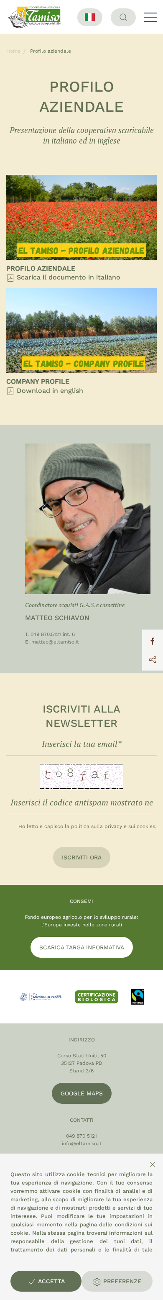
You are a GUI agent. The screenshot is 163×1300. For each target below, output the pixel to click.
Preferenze (121, 1281)
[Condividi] (152, 659)
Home (13, 51)
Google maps (82, 1093)
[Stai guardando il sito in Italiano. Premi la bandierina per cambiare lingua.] (89, 17)
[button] (150, 17)
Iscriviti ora (82, 857)
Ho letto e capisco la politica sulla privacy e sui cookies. (87, 826)
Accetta (50, 1281)
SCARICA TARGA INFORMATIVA (81, 947)
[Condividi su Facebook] (152, 640)
